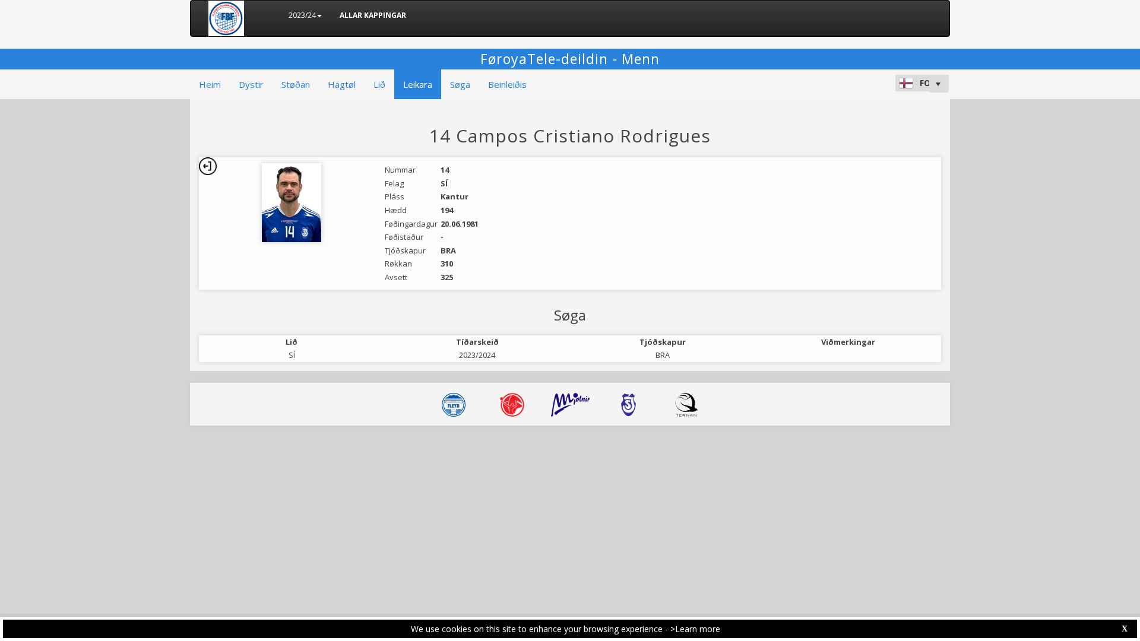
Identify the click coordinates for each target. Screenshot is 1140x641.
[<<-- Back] (208, 166)
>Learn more (695, 628)
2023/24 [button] (302, 15)
